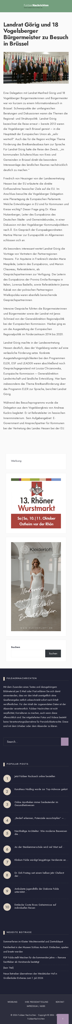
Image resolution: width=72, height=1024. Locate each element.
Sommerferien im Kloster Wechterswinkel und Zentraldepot (33, 941)
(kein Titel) (8, 967)
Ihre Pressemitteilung (36, 1002)
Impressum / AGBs (36, 1006)
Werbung (12, 1002)
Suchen (15, 647)
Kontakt (60, 1002)
